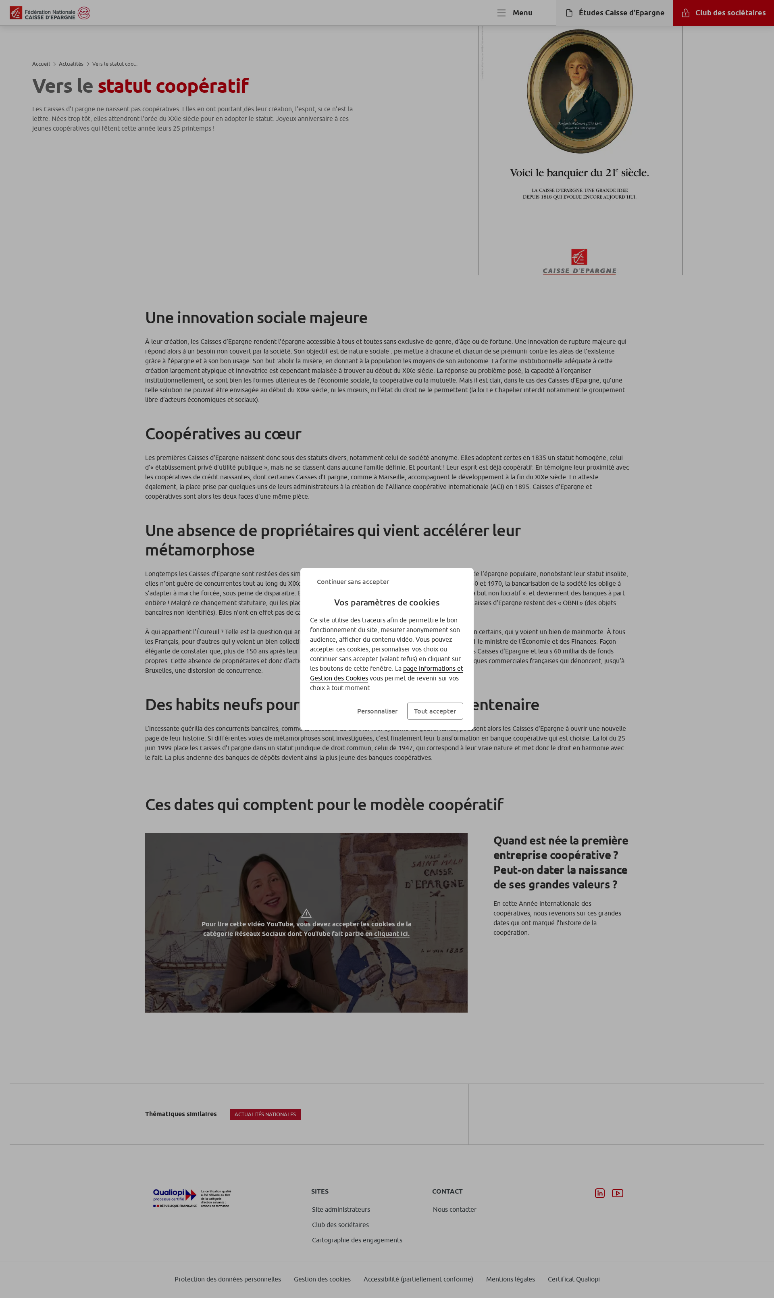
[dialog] (387, 649)
